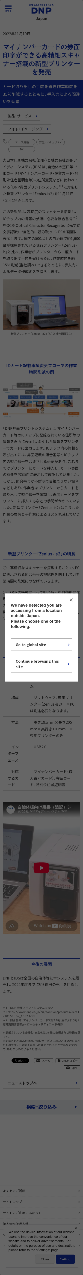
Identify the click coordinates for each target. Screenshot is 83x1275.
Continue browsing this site (37, 663)
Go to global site (31, 644)
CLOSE (71, 599)
